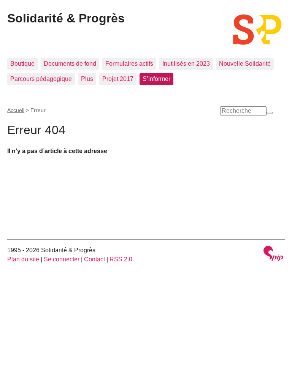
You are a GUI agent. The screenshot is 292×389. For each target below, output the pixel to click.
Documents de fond (70, 63)
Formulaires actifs (129, 63)
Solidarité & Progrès (66, 18)
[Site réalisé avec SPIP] (273, 254)
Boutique (22, 63)
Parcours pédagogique (41, 79)
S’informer (156, 79)
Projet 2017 (117, 79)
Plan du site (23, 259)
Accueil (15, 110)
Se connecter (61, 259)
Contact (94, 259)
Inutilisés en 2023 (186, 63)
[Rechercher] (270, 113)
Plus (87, 79)
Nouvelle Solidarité (245, 63)
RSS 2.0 (121, 259)
